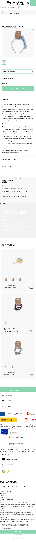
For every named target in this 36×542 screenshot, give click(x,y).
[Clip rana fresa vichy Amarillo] (6, 280)
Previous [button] (2, 12)
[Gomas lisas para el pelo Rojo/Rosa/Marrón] (13, 367)
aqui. (12, 528)
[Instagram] (4, 487)
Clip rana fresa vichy (10, 288)
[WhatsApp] (24, 487)
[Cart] (33, 3)
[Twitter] (16, 487)
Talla (3, 67)
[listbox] (18, 62)
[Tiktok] (12, 487)
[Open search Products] (28, 3)
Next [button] (33, 12)
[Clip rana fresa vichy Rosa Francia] (13, 280)
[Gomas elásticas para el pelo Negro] (6, 323)
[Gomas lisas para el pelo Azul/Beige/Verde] (6, 367)
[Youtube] (20, 487)
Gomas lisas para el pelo (10, 375)
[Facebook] (8, 487)
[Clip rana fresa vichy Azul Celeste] (20, 280)
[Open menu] (2, 3)
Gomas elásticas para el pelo (12, 331)
